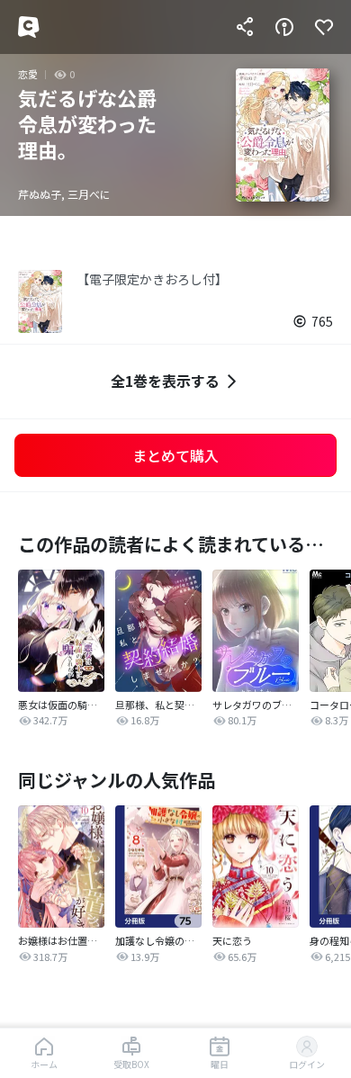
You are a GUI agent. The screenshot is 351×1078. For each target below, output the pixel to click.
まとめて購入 (175, 455)
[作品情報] (284, 27)
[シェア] (244, 27)
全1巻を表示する (165, 380)
